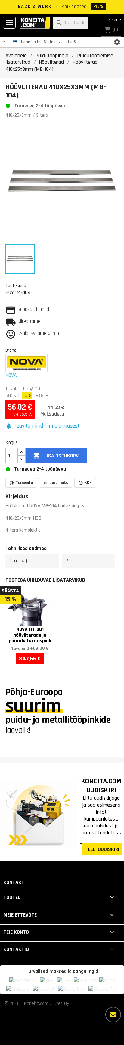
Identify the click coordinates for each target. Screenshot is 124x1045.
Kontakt (13, 882)
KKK (88, 482)
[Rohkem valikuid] (113, 1014)
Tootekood (15, 286)
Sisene (114, 20)
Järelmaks (58, 482)
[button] (42, 426)
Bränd (11, 350)
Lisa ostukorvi (56, 455)
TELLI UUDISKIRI (102, 849)
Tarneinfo (24, 482)
